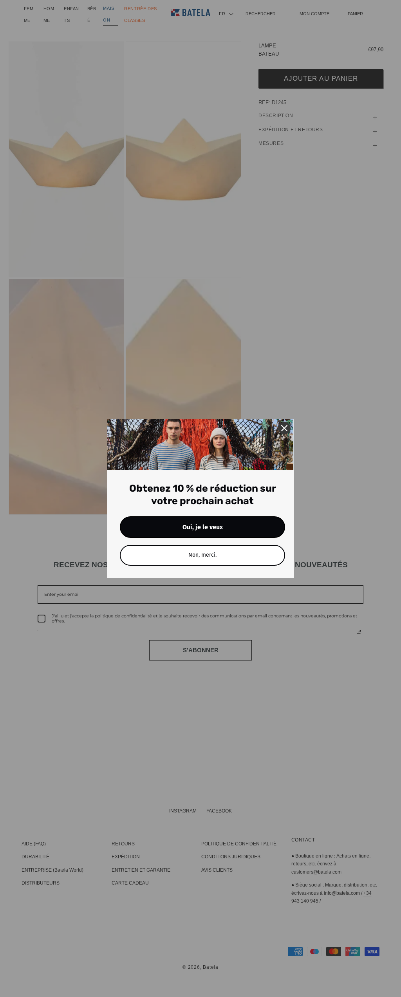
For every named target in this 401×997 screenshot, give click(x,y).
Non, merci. (202, 555)
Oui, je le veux (202, 527)
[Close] (284, 428)
